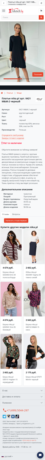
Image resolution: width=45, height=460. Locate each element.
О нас (5, 390)
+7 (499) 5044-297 (18, 410)
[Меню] (3, 10)
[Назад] (3, 3)
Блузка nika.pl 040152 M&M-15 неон (32, 327)
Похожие (38, 74)
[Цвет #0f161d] (22, 87)
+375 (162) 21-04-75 (29, 440)
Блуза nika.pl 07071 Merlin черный (34, 378)
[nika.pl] (39, 99)
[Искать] (41, 17)
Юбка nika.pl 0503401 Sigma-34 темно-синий (33, 275)
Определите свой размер (12, 135)
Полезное (7, 402)
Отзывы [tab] (5, 214)
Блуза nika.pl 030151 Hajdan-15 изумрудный (10, 379)
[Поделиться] (41, 3)
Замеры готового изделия (13, 138)
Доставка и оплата (11, 396)
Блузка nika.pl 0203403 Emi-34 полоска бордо (9, 275)
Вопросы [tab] (16, 214)
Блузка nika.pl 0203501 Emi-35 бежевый (9, 327)
